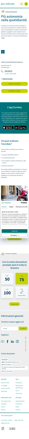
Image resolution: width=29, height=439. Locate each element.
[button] (9, 11)
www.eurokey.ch (14, 238)
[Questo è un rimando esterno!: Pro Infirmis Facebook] (8, 342)
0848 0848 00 (8, 71)
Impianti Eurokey (7, 79)
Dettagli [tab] (11, 206)
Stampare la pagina (11, 254)
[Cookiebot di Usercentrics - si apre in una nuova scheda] (21, 203)
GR (21, 4)
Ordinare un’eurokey (14, 84)
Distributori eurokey (14, 91)
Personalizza (14, 235)
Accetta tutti (15, 231)
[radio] (7, 278)
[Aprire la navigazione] (26, 4)
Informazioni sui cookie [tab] (21, 206)
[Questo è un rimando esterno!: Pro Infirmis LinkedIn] (13, 342)
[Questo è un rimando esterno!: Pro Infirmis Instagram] (18, 342)
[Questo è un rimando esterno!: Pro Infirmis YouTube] (3, 342)
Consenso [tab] (4, 206)
